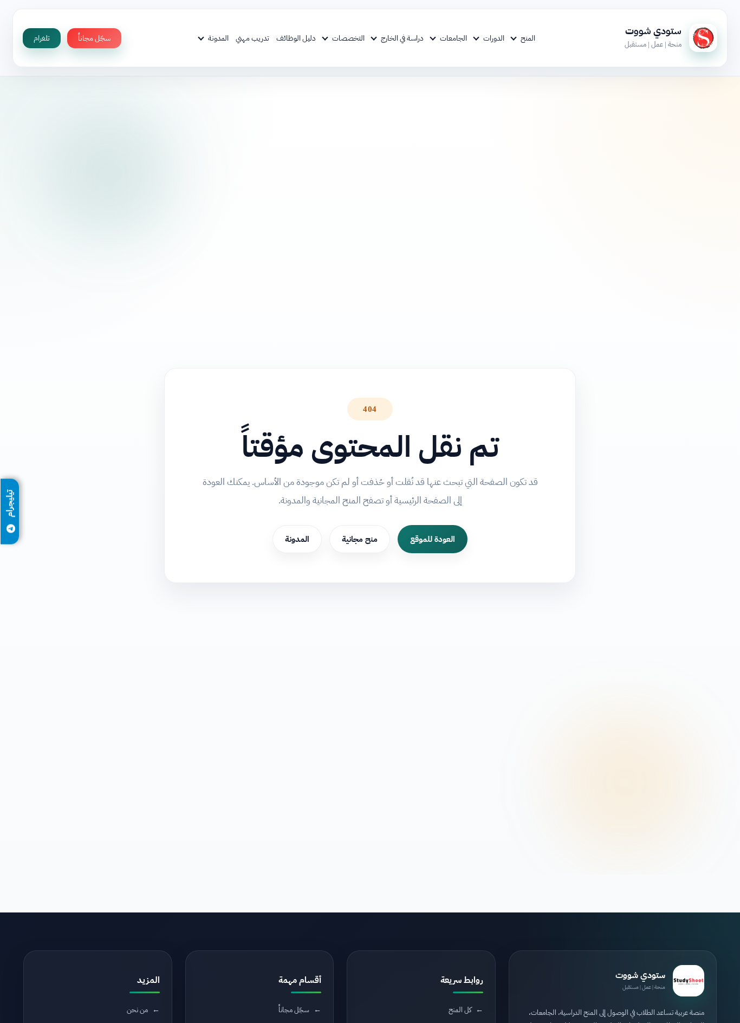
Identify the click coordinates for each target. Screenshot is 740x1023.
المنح (528, 38)
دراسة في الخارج (402, 38)
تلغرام (42, 38)
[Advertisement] (199, 932)
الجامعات (453, 38)
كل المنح (460, 1009)
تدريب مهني (252, 38)
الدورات (493, 38)
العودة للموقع (432, 539)
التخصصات (348, 38)
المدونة (218, 38)
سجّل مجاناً (94, 38)
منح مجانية (360, 539)
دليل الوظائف (296, 38)
